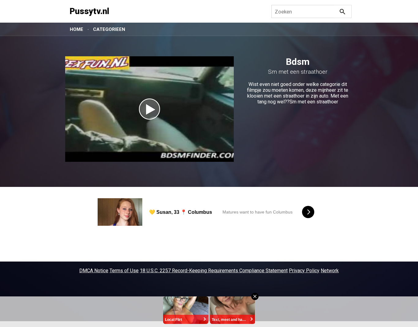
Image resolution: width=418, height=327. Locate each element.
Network (330, 270)
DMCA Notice (93, 270)
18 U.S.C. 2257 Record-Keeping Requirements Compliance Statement (214, 270)
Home (76, 29)
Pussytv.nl (89, 11)
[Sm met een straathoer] (149, 109)
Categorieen (109, 29)
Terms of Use (124, 270)
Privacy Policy (304, 270)
